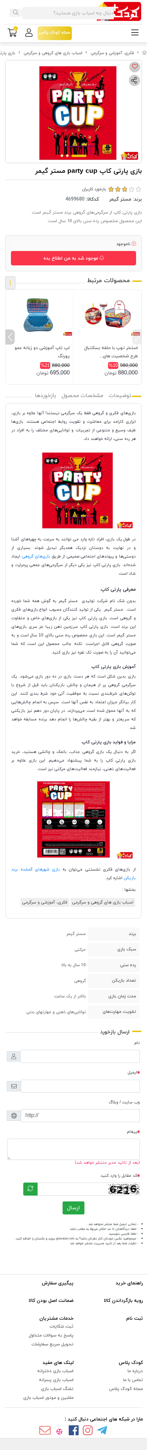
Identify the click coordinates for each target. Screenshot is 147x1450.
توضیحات (120, 395)
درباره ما (135, 1371)
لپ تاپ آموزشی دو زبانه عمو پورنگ (42, 352)
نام (137, 1043)
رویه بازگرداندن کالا (123, 1300)
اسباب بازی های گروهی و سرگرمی (53, 53)
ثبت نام (134, 1318)
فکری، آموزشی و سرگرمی (112, 53)
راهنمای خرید (129, 1283)
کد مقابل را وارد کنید (119, 1175)
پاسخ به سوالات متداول (51, 1335)
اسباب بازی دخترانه (55, 1371)
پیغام (132, 1132)
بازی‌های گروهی (36, 556)
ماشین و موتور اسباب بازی (48, 1398)
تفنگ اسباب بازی (57, 1389)
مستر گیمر (120, 199)
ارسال (73, 1208)
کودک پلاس (131, 1362)
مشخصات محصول (82, 395)
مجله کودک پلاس (126, 1389)
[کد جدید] (30, 1189)
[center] (16, 13)
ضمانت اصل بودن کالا (51, 1300)
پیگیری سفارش (58, 1283)
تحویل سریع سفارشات (52, 1344)
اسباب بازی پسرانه (56, 1380)
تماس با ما (133, 1380)
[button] (137, 337)
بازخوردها (45, 395)
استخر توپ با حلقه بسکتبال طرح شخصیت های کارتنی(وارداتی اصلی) (111, 352)
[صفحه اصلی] (144, 53)
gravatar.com (65, 1238)
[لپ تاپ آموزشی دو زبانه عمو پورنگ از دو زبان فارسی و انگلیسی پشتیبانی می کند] (39, 315)
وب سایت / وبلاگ (124, 1102)
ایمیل (132, 1072)
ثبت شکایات (62, 1326)
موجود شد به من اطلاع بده (71, 258)
